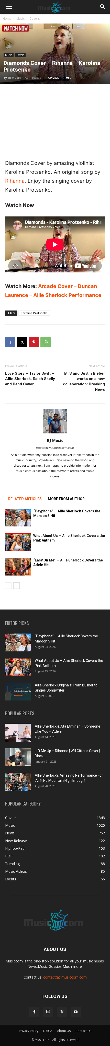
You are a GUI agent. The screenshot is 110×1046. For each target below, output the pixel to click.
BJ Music (14, 77)
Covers (34, 18)
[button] (9, 7)
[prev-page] (8, 585)
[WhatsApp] (45, 342)
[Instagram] (48, 1012)
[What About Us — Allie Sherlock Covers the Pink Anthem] (18, 542)
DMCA (47, 1031)
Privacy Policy (28, 1031)
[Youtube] (76, 1012)
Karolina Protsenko (34, 313)
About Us (64, 1031)
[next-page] (16, 585)
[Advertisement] (55, 121)
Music (20, 18)
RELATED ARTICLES (25, 499)
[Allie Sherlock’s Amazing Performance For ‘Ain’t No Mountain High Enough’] (18, 782)
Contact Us (83, 1031)
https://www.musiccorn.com (55, 448)
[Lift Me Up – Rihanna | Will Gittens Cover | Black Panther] (18, 757)
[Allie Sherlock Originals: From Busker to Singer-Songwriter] (18, 691)
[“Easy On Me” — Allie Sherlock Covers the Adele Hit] (18, 567)
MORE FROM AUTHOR (66, 499)
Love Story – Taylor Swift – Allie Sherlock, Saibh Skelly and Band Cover (30, 378)
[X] (22, 342)
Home (7, 18)
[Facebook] (10, 342)
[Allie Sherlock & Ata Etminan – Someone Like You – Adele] (18, 733)
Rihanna (15, 181)
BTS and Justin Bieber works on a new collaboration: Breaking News (84, 381)
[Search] (103, 7)
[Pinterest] (34, 342)
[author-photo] (55, 433)
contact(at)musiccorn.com (65, 977)
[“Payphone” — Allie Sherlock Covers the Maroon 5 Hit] (18, 517)
